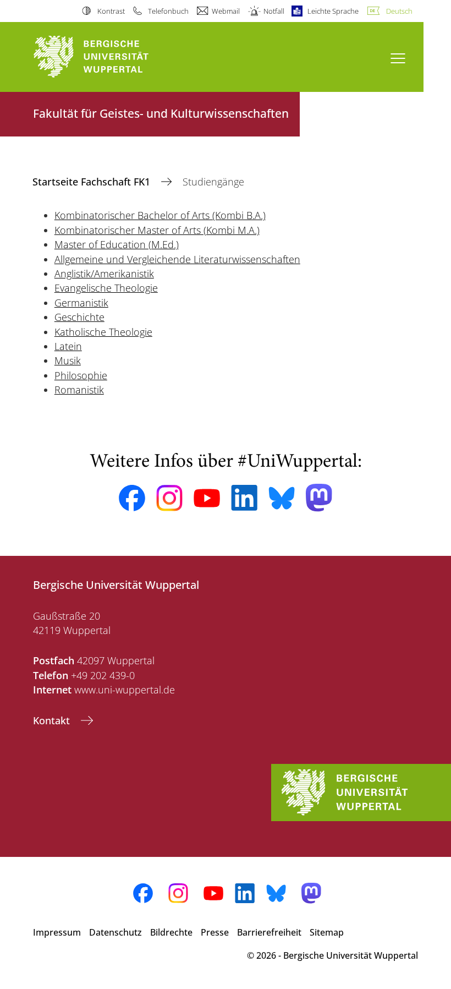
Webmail (226, 11)
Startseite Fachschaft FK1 (92, 181)
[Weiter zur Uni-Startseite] (110, 57)
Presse (215, 932)
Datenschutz (115, 932)
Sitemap (327, 932)
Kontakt (53, 720)
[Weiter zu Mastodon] (319, 498)
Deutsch (399, 11)
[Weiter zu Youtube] (207, 498)
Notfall (273, 11)
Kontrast (110, 11)
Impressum (57, 932)
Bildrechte (171, 932)
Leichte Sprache (333, 11)
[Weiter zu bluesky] (281, 498)
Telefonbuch (168, 11)
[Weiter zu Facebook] (132, 498)
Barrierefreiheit (269, 932)
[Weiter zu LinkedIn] (244, 498)
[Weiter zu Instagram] (169, 498)
